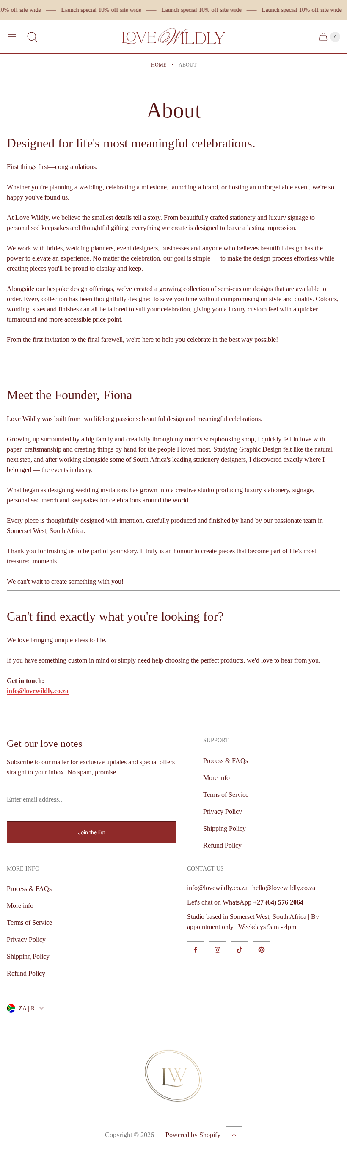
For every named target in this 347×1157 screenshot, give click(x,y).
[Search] (32, 37)
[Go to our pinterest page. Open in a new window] (261, 949)
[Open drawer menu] (12, 37)
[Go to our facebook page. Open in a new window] (195, 949)
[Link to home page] (173, 1075)
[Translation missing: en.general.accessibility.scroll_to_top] (234, 1134)
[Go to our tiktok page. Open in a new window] (239, 949)
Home (158, 65)
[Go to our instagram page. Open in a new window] (217, 949)
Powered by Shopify (192, 1134)
